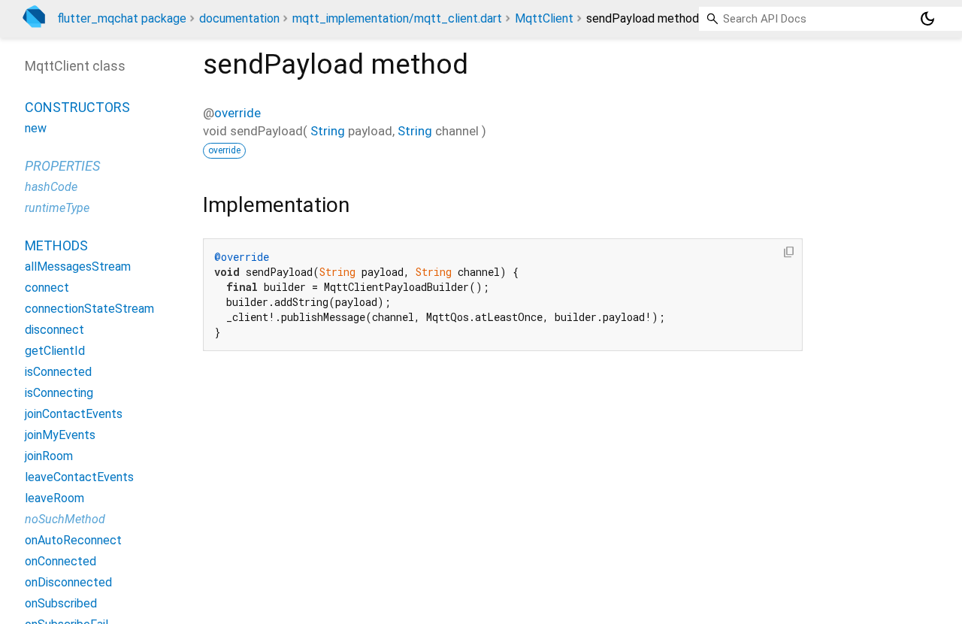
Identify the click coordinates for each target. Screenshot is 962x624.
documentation (239, 18)
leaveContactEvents (79, 477)
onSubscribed (61, 603)
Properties (62, 166)
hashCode (51, 187)
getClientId (55, 351)
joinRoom (49, 456)
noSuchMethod (65, 519)
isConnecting (59, 393)
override (237, 112)
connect (47, 287)
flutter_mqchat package (121, 18)
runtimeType (57, 208)
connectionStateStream (89, 308)
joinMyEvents (60, 435)
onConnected (60, 561)
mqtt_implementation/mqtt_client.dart (397, 18)
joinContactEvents (74, 414)
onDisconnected (68, 582)
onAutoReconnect (73, 540)
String (327, 130)
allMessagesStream (78, 266)
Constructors (77, 107)
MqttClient (544, 18)
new (36, 128)
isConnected (58, 372)
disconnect (54, 330)
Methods (56, 245)
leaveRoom (54, 498)
